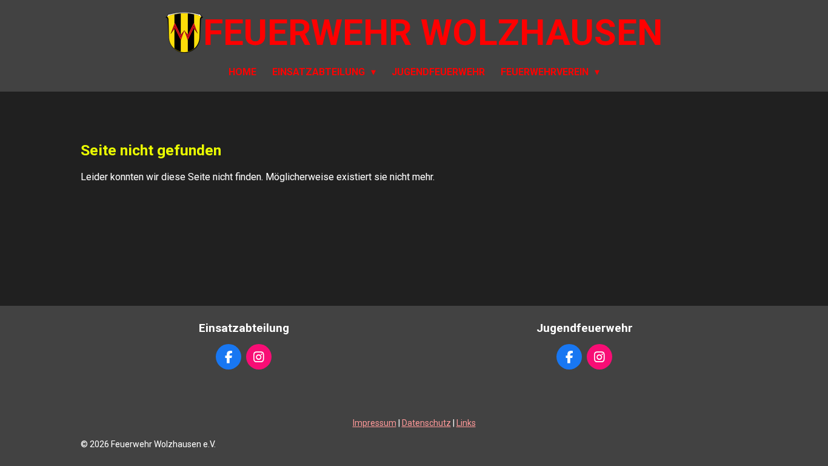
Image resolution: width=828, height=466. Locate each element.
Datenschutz (426, 423)
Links (466, 423)
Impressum (374, 423)
